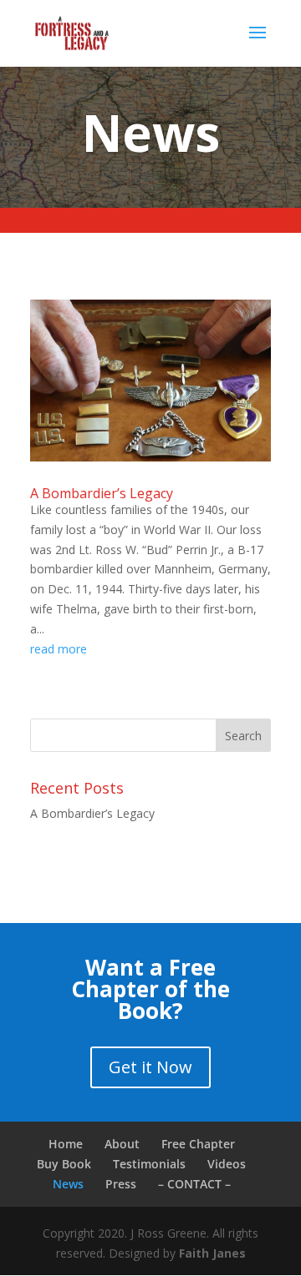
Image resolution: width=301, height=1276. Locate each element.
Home (65, 1144)
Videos (226, 1164)
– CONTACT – (194, 1184)
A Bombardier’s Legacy (101, 493)
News (68, 1184)
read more (58, 649)
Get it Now (150, 1067)
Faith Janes (212, 1253)
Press (120, 1184)
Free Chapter (198, 1144)
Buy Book (64, 1164)
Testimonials (149, 1164)
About (122, 1144)
